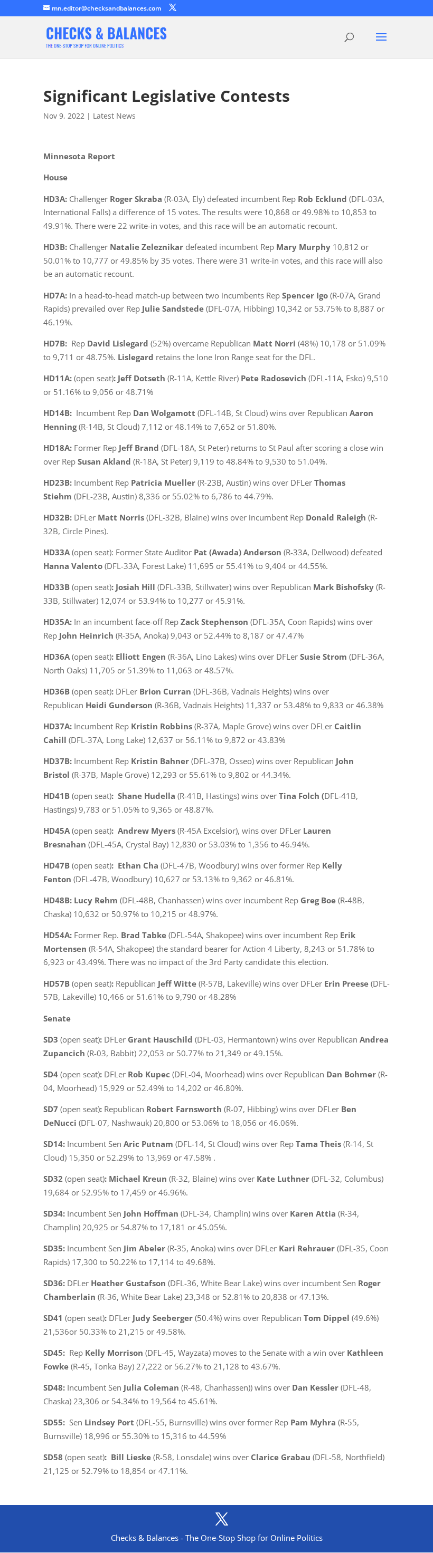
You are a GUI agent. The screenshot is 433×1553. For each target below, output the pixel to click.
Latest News (114, 116)
